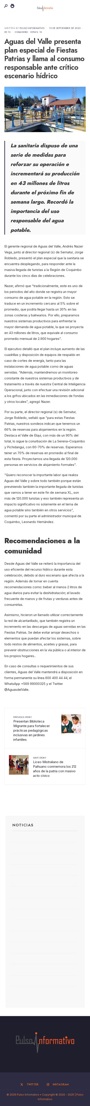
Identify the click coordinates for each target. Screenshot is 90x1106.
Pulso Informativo (32, 28)
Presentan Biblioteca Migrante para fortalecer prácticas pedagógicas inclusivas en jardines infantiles (31, 728)
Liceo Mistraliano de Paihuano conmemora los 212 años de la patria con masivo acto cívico (54, 767)
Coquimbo (21, 32)
